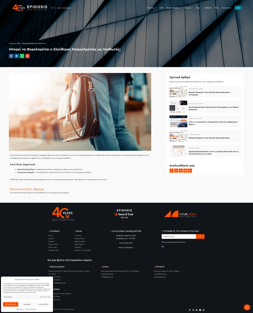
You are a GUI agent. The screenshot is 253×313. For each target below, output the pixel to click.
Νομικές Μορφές (173, 8)
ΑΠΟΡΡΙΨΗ (27, 304)
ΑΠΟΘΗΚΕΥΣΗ (43, 304)
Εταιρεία (187, 8)
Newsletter (30, 43)
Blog (197, 8)
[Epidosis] (30, 8)
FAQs (217, 8)
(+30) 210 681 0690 (125, 243)
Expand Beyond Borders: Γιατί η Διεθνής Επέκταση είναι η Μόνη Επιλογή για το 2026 (214, 153)
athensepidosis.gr (125, 247)
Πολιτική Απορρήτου (31, 309)
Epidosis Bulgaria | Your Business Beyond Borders (209, 138)
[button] (238, 8)
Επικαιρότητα (40, 43)
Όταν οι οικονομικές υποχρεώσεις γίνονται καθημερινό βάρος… (213, 123)
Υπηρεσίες (151, 8)
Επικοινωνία (226, 8)
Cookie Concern (20, 309)
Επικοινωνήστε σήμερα (27, 189)
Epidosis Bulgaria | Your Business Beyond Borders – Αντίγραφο (210, 93)
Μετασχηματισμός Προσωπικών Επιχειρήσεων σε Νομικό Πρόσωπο (213, 108)
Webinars (208, 8)
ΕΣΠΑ (162, 8)
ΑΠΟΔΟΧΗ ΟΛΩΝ (10, 304)
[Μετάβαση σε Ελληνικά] (163, 246)
